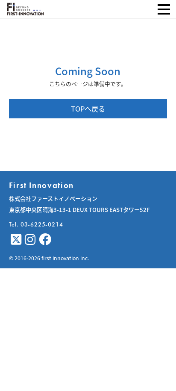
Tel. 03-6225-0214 (36, 224)
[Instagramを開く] (30, 240)
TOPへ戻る (88, 108)
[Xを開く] (16, 240)
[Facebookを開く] (45, 240)
